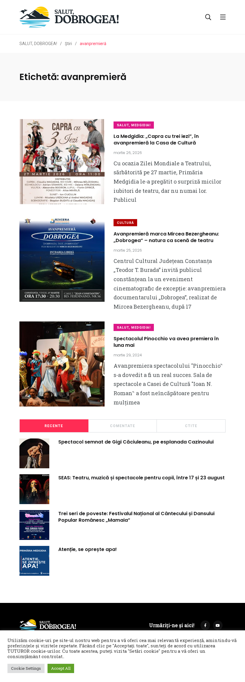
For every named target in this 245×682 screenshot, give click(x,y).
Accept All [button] (61, 668)
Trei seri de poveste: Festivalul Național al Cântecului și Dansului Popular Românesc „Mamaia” (136, 516)
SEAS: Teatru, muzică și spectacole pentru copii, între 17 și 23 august (141, 477)
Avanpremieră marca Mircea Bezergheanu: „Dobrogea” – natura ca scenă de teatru (166, 237)
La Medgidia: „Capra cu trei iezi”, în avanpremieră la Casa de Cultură (156, 139)
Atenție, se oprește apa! (87, 549)
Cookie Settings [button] (26, 668)
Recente (54, 426)
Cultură (125, 223)
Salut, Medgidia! (134, 125)
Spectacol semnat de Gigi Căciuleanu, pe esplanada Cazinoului (136, 441)
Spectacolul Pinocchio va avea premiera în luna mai (166, 342)
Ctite (191, 426)
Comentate (122, 426)
